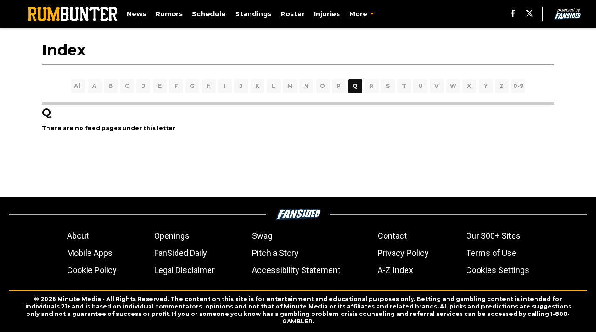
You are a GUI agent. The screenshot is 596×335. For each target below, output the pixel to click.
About (78, 236)
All (78, 85)
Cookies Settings (497, 270)
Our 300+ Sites (493, 236)
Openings (172, 236)
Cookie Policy (92, 270)
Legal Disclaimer (184, 270)
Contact (392, 236)
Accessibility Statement (296, 270)
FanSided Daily (180, 253)
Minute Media (79, 298)
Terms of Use (491, 253)
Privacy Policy (403, 253)
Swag (262, 236)
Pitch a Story (275, 253)
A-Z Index (395, 270)
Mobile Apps (90, 253)
